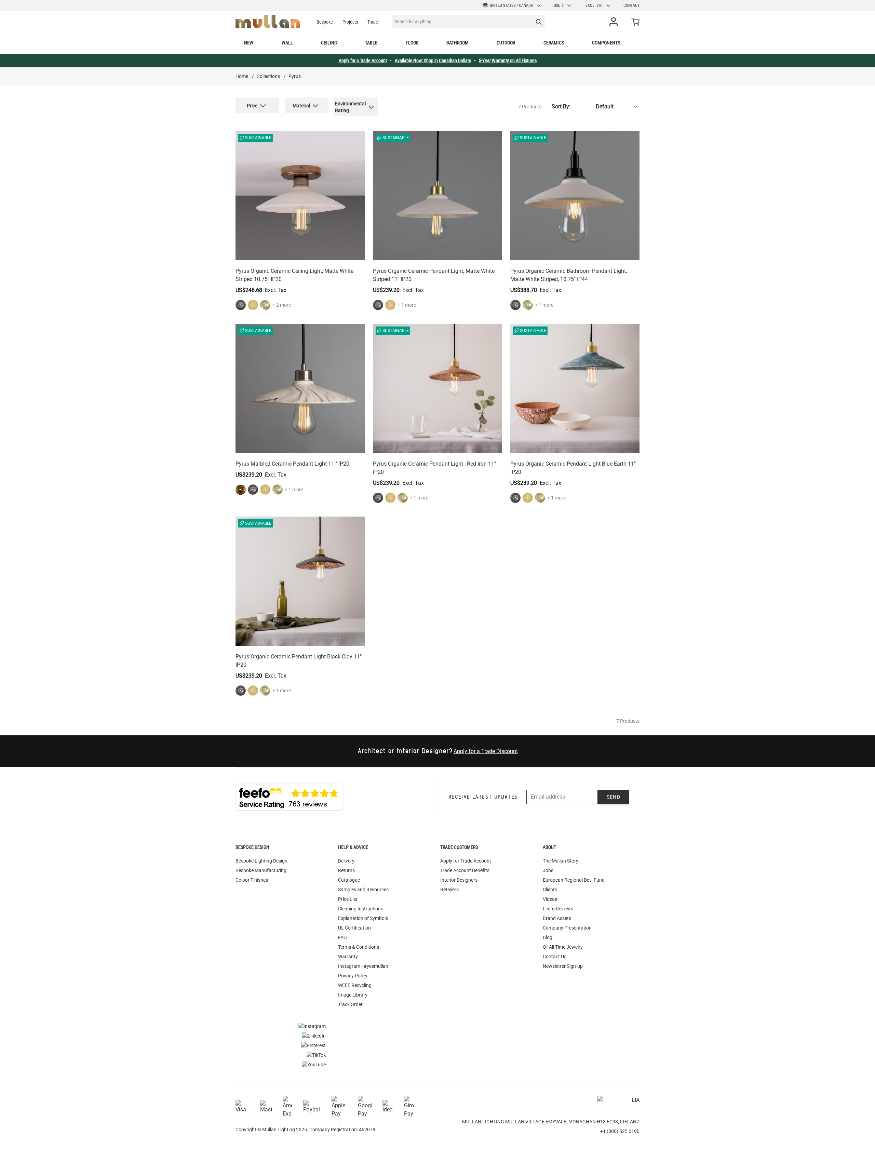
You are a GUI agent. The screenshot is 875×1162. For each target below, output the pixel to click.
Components (606, 42)
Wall (287, 42)
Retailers (449, 889)
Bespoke (325, 22)
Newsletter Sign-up (563, 966)
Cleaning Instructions (360, 908)
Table (371, 42)
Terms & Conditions (358, 947)
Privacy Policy (352, 975)
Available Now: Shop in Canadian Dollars (433, 60)
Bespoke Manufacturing (260, 870)
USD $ (559, 5)
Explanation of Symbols (363, 918)
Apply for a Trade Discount (486, 751)
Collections (268, 76)
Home (241, 76)
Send (614, 797)
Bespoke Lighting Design (261, 861)
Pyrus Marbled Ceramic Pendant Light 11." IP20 (292, 463)
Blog (547, 937)
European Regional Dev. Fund (574, 880)
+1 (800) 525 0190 (620, 1131)
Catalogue (349, 880)
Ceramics (553, 42)
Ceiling (329, 42)
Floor (412, 42)
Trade (372, 22)
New (248, 42)
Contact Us (554, 956)
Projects (350, 22)
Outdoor (506, 42)
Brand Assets (557, 918)
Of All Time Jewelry (563, 947)
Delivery (346, 861)
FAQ (342, 937)
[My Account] (615, 21)
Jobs (548, 870)
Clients (550, 889)
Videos (550, 899)
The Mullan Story (560, 861)
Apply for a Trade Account (363, 60)
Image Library (352, 995)
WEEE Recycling (355, 985)
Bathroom (457, 42)
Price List (348, 899)
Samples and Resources (363, 889)
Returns (346, 870)
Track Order (350, 1004)
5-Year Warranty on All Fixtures (508, 60)
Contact (631, 5)
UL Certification (354, 928)
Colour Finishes (251, 880)
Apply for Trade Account (465, 861)
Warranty (348, 956)
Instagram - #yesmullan (363, 966)
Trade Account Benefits (464, 870)
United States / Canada (511, 5)
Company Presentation (567, 928)
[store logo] (267, 21)
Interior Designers (458, 880)
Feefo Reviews (558, 908)
